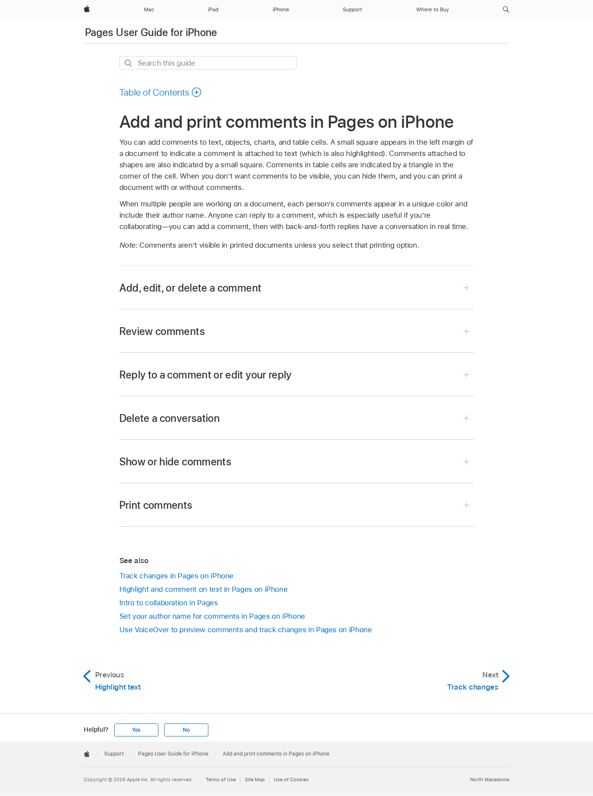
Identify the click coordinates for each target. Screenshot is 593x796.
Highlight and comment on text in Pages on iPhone (203, 589)
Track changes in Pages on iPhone (176, 575)
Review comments (162, 331)
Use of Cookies (291, 779)
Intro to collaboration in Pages (168, 602)
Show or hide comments (175, 461)
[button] (506, 9)
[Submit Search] (128, 63)
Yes (136, 730)
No (186, 730)
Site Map (255, 779)
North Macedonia (489, 779)
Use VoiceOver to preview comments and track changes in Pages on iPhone (245, 629)
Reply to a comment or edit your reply (205, 374)
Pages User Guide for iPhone (151, 32)
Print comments (156, 505)
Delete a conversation (169, 418)
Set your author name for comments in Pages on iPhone (212, 616)
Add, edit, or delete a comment (190, 288)
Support (114, 754)
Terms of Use (221, 779)
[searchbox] (207, 63)
